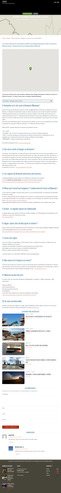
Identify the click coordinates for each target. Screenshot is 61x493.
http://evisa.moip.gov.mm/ (24, 143)
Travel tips (28, 342)
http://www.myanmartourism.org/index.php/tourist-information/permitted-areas (21, 182)
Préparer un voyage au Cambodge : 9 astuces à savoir (10, 485)
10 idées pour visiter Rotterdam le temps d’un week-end (41, 361)
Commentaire (5, 394)
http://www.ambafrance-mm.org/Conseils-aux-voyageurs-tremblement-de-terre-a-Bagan (23, 231)
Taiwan (27, 314)
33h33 (4, 1)
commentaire (43, 19)
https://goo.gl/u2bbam (7, 217)
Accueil (3, 38)
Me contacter (21, 475)
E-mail (4, 414)
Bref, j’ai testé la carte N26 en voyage (37, 345)
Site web (4, 419)
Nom (3, 408)
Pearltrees (36, 307)
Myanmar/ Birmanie (27, 13)
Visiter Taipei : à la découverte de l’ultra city (39, 316)
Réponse (11, 442)
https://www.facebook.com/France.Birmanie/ (16, 200)
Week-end (28, 357)
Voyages (35, 13)
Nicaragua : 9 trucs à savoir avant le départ (38, 374)
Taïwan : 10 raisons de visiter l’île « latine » (38, 331)
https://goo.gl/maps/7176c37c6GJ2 (23, 167)
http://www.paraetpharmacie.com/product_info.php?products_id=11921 (19, 295)
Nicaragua (28, 371)
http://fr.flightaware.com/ (40, 268)
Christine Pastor (25, 19)
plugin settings (49, 461)
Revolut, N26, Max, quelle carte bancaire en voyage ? (11, 470)
